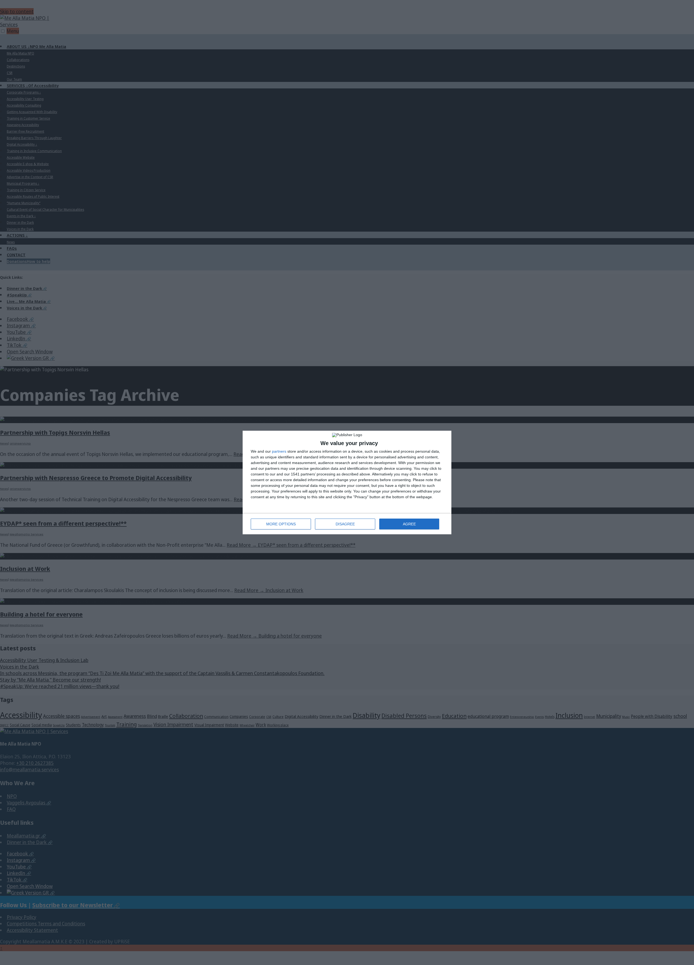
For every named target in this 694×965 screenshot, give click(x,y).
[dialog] (347, 482)
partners (279, 451)
